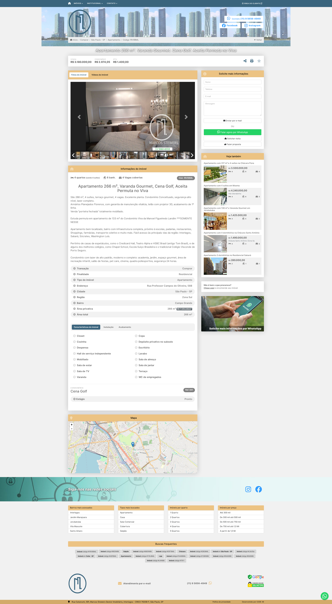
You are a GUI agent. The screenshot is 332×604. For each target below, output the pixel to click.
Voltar (259, 40)
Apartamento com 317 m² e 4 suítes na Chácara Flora (229, 163)
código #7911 (176, 561)
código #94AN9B (222, 556)
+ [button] (71, 424)
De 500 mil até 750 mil (230, 522)
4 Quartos (175, 526)
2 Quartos (174, 517)
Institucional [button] (94, 3)
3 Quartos (175, 522)
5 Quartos (174, 531)
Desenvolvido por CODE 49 (253, 602)
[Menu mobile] (69, 3)
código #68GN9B (142, 551)
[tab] (78, 74)
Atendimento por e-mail (137, 583)
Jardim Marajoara (78, 517)
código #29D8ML (199, 551)
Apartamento (114, 40)
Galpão (123, 531)
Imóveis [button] (77, 3)
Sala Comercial (127, 522)
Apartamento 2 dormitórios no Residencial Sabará (227, 255)
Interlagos (75, 512)
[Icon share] (248, 489)
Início (75, 40)
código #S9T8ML (165, 551)
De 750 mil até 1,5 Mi (229, 526)
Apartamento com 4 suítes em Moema (222, 185)
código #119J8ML (145, 556)
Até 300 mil (225, 512)
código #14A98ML (176, 556)
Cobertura (125, 526)
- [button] (72, 428)
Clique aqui (209, 288)
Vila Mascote (76, 526)
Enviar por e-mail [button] (233, 120)
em (222, 551)
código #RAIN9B (245, 556)
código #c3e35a (245, 551)
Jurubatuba (75, 522)
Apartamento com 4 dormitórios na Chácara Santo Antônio (231, 233)
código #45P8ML (107, 556)
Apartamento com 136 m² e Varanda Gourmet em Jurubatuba (227, 209)
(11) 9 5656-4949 (250, 18)
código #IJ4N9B (155, 561)
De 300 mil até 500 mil (230, 517)
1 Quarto (174, 512)
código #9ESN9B (110, 551)
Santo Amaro (76, 531)
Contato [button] (111, 3)
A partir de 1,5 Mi (228, 531)
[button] (80, 117)
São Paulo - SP (98, 40)
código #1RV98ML (86, 552)
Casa (122, 517)
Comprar (84, 40)
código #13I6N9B (199, 556)
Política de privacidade (222, 602)
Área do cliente (252, 3)
